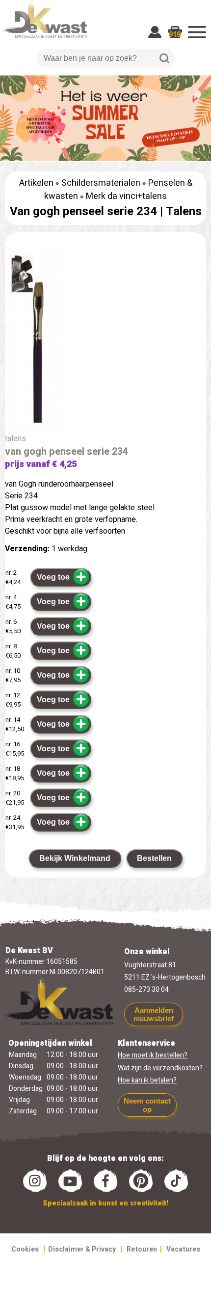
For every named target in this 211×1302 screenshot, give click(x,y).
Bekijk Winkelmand (74, 858)
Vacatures (183, 1249)
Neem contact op (147, 1105)
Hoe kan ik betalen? (147, 1080)
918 (175, 34)
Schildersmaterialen (100, 183)
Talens (184, 211)
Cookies (25, 1249)
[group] (105, 341)
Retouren (142, 1249)
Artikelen (36, 183)
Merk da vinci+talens (126, 196)
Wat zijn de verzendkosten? (160, 1068)
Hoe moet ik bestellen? (152, 1055)
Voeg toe (53, 577)
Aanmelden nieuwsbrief (153, 1014)
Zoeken (164, 58)
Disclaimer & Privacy (82, 1249)
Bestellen (154, 858)
